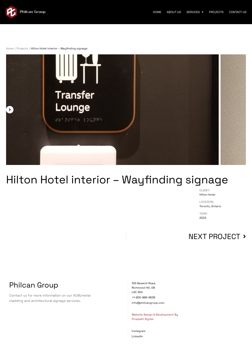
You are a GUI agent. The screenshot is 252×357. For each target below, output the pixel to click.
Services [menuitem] (193, 12)
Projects (22, 48)
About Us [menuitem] (174, 12)
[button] (9, 109)
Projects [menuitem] (216, 12)
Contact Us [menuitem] (237, 12)
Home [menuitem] (157, 12)
